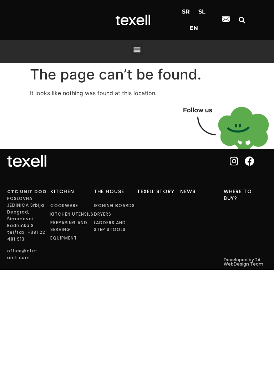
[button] (242, 20)
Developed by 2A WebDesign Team (243, 262)
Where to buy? (238, 195)
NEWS (187, 191)
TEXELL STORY (155, 191)
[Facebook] (249, 161)
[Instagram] (234, 161)
